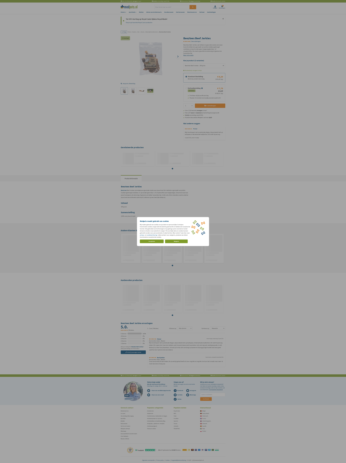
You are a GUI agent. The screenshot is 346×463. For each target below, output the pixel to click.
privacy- (142, 235)
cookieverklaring (152, 235)
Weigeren (176, 241)
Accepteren (152, 241)
